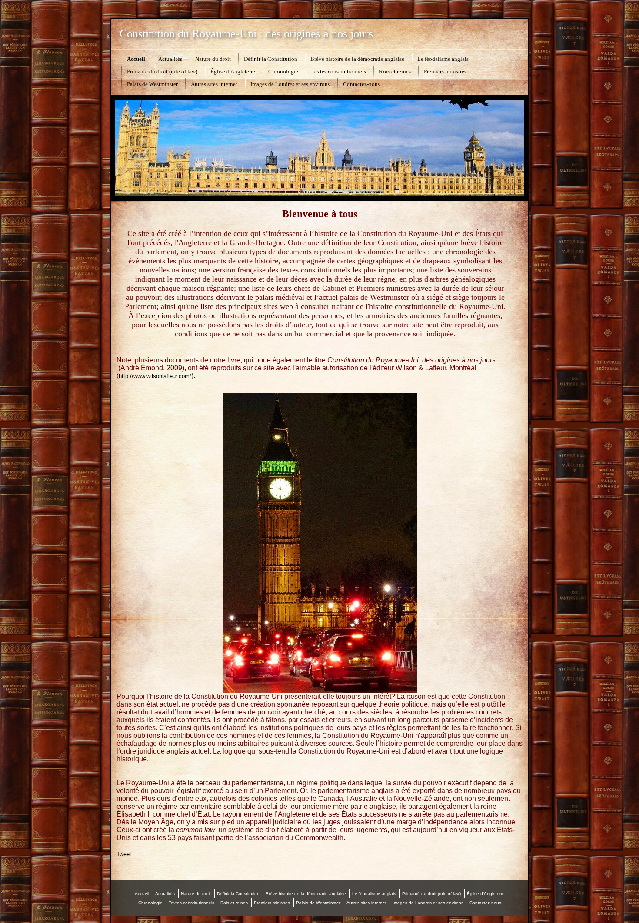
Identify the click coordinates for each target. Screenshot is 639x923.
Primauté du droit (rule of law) (162, 71)
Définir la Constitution (270, 59)
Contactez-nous (361, 84)
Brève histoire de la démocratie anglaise (357, 59)
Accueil (136, 59)
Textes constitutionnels (338, 71)
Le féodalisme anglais (443, 59)
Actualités (170, 59)
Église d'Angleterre (232, 71)
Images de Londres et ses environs (290, 84)
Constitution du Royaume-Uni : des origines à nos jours (246, 33)
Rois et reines (395, 71)
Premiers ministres (445, 71)
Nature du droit (213, 59)
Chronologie (283, 71)
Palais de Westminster (152, 84)
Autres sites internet (214, 84)
